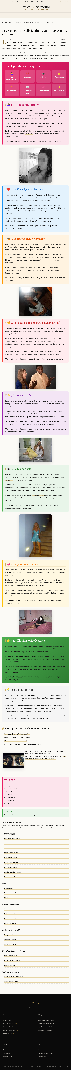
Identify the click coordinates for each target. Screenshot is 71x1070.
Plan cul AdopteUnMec (11, 862)
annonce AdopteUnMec (56, 825)
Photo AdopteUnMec (48, 22)
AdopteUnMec (8, 1020)
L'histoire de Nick (9, 898)
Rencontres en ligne (30, 15)
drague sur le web (46, 477)
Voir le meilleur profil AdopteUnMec (17, 734)
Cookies (65, 1066)
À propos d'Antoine (8, 1056)
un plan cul (29, 134)
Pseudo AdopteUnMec (11, 877)
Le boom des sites (10, 914)
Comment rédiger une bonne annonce (18, 737)
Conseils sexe (8, 1037)
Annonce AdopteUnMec (31, 22)
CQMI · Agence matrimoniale (46, 1020)
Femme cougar (8, 1033)
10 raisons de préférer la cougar (14, 976)
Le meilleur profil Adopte (12, 838)
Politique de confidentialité (45, 1053)
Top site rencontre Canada (46, 1023)
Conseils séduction (10, 1027)
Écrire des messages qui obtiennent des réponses (22, 744)
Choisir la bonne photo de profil (15, 741)
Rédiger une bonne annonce (13, 935)
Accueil (7, 15)
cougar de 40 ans (38, 495)
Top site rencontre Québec (46, 1027)
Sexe (65, 15)
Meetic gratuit (8, 888)
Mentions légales (43, 1050)
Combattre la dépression (45, 1030)
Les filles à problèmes (11, 955)
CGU (60, 1066)
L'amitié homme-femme (12, 960)
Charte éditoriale (43, 1056)
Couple (57, 15)
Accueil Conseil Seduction (12, 22)
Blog (16, 15)
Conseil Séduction (35, 7)
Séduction (46, 15)
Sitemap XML (7, 1053)
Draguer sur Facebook (11, 919)
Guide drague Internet (11, 909)
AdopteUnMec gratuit (11, 843)
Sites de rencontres (10, 1023)
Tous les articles (8, 1050)
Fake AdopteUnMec (10, 867)
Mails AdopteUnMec (10, 857)
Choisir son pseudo (10, 944)
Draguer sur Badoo (10, 923)
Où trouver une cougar (11, 981)
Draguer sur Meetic (10, 893)
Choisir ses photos (10, 939)
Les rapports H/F (9, 965)
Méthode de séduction (11, 1030)
